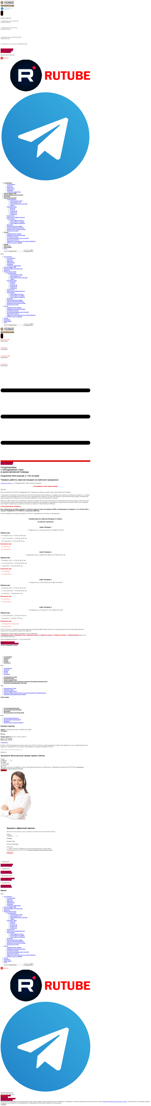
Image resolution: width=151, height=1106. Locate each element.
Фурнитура (10, 216)
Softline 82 (13, 214)
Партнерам (8, 247)
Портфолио (11, 189)
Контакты (7, 246)
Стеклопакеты (11, 199)
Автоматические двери (14, 226)
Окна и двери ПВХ (10, 193)
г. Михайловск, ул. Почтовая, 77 (9, 43)
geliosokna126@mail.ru (13, 734)
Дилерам (10, 190)
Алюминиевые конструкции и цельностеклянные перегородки (25, 681)
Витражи (10, 225)
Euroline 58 (13, 211)
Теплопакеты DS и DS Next (19, 204)
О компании (8, 183)
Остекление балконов (11, 708)
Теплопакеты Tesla (16, 201)
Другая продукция (10, 198)
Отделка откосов (12, 237)
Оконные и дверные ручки (16, 217)
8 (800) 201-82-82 (13, 731)
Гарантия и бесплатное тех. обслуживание (21, 241)
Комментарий (11, 844)
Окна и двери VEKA (10, 680)
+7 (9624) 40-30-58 (59, 635)
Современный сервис (14, 234)
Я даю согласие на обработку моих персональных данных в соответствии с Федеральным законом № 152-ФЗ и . (30, 849)
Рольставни (11, 219)
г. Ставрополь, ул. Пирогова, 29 (9, 27)
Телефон (3, 764)
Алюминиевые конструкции (13, 195)
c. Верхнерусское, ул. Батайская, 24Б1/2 (11, 37)
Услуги (6, 232)
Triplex (12, 205)
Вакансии (10, 187)
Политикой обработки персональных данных (39, 850)
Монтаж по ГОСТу (13, 240)
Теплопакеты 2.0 (15, 202)
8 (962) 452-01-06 (5, 38)
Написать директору (14, 192)
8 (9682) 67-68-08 (6, 22)
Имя (2, 762)
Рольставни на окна (16, 220)
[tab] (45, 697)
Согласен (4, 765)
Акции (6, 244)
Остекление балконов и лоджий (18, 238)
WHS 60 (12, 208)
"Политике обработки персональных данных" (115, 1101)
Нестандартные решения (15, 228)
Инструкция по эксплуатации (14, 712)
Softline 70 (13, 213)
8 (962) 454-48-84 (5, 29)
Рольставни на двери (17, 222)
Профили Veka (12, 207)
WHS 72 (12, 210)
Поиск (5, 248)
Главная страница (6, 483)
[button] (7, 49)
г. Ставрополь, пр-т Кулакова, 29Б (9, 20)
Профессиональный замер (16, 235)
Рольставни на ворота (17, 223)
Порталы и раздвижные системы (15, 683)
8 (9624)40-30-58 (22, 44)
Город (3, 759)
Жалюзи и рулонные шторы (16, 229)
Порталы (7, 196)
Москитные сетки (13, 231)
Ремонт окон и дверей (14, 243)
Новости (10, 186)
